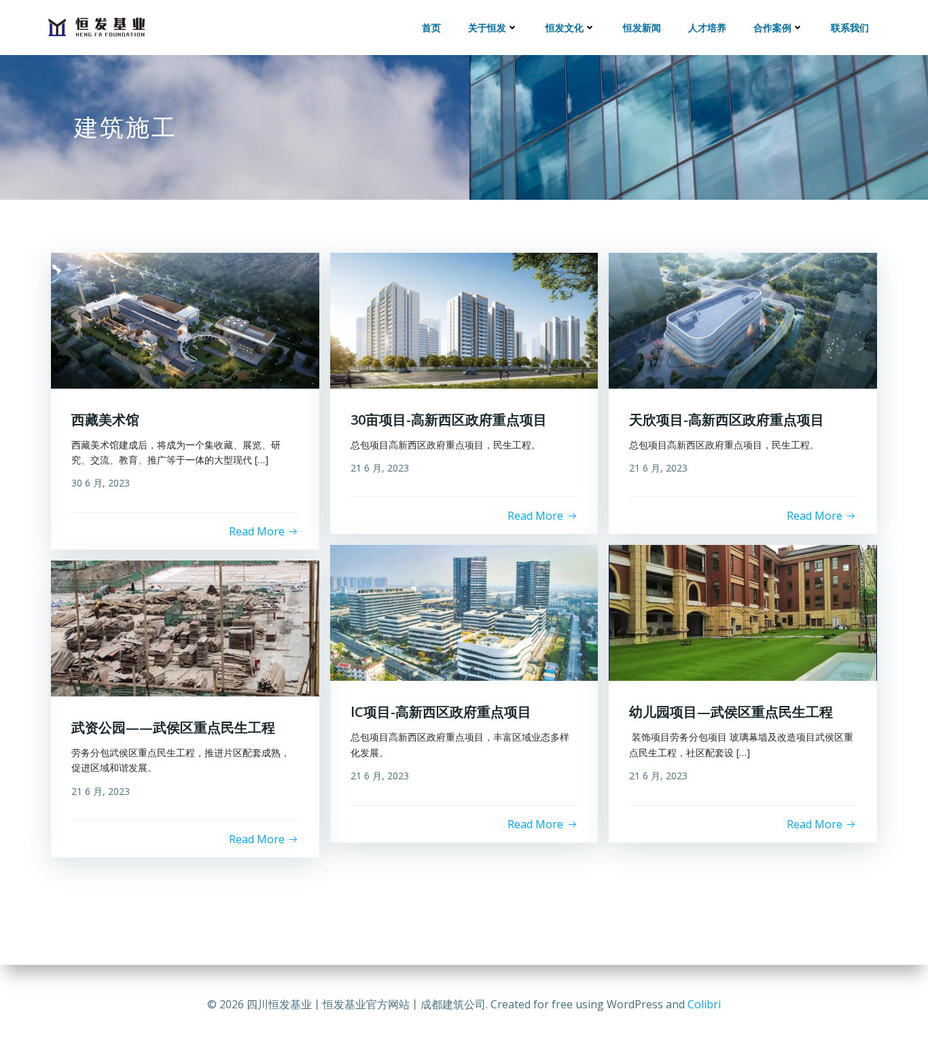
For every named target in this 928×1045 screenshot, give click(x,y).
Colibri (704, 1004)
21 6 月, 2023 (380, 467)
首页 (431, 27)
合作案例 (772, 27)
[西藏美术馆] (185, 319)
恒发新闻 (642, 27)
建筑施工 (125, 127)
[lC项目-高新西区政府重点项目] (464, 612)
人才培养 (707, 27)
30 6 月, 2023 (100, 482)
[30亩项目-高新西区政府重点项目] (464, 319)
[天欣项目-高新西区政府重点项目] (743, 319)
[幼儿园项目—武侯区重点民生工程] (743, 612)
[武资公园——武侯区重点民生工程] (185, 627)
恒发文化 (565, 27)
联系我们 (850, 27)
